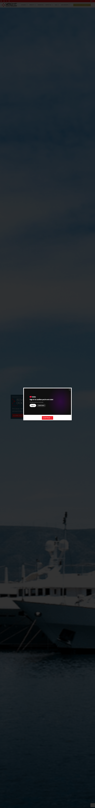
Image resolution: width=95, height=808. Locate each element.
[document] (47, 404)
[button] (69, 389)
